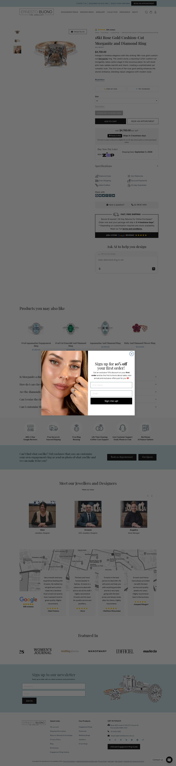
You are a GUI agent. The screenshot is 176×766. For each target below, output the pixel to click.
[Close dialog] (132, 354)
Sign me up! (111, 401)
